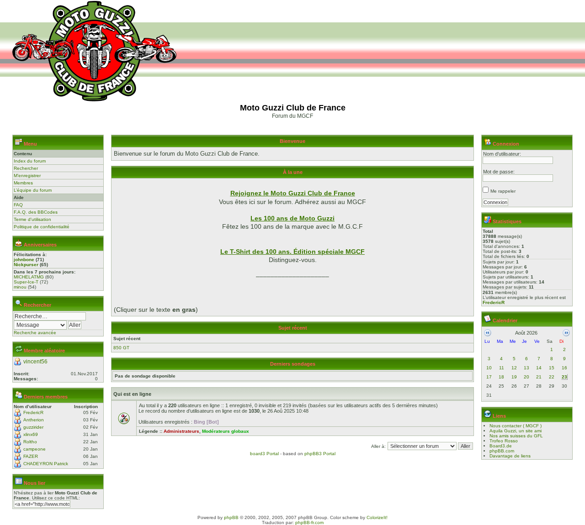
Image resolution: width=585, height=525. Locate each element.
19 (514, 376)
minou (20, 286)
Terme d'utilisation (32, 219)
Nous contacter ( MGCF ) (515, 425)
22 (551, 376)
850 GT (121, 347)
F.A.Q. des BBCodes (36, 212)
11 (501, 367)
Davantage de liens (510, 455)
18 (501, 376)
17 (489, 376)
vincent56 (35, 361)
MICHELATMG (29, 276)
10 (489, 367)
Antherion (33, 419)
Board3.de (500, 445)
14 (539, 367)
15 (551, 367)
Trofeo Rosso (503, 440)
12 (514, 367)
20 (526, 376)
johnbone (24, 259)
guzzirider (33, 427)
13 (526, 367)
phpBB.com (501, 450)
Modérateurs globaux (225, 431)
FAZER (30, 456)
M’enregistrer (27, 175)
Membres (23, 182)
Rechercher (26, 168)
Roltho (30, 441)
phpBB (231, 517)
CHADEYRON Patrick (45, 463)
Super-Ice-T (26, 281)
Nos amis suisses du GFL (516, 435)
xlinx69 (30, 434)
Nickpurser (26, 264)
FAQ (18, 204)
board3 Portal (264, 453)
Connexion (506, 144)
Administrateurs (181, 431)
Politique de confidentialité (41, 226)
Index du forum (30, 160)
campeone (34, 449)
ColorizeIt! (377, 517)
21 (539, 376)
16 (564, 367)
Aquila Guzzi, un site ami (515, 430)
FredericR (33, 412)
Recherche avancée (35, 332)
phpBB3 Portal (319, 453)
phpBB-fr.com (309, 522)
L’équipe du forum (33, 190)
